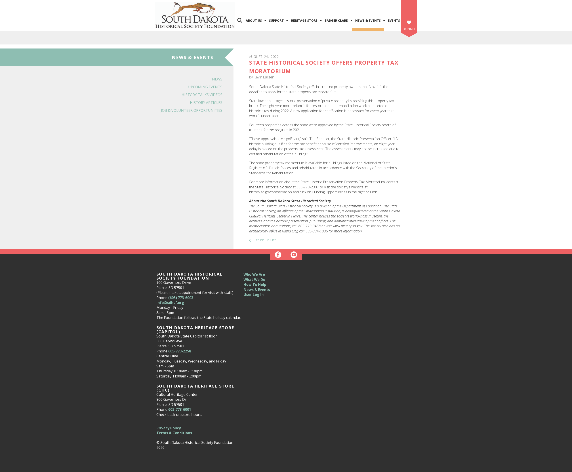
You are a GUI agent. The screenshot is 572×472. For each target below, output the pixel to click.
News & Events (368, 20)
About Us (254, 20)
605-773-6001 (179, 409)
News (217, 79)
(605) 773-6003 (180, 297)
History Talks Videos (202, 94)
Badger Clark (336, 20)
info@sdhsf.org (170, 302)
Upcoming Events (205, 86)
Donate (409, 29)
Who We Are (254, 274)
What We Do (254, 279)
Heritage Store (304, 20)
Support (276, 20)
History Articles (206, 102)
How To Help (255, 284)
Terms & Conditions (174, 432)
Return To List (264, 240)
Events (394, 20)
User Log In (254, 294)
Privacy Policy (168, 428)
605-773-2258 (179, 351)
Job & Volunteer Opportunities (191, 110)
